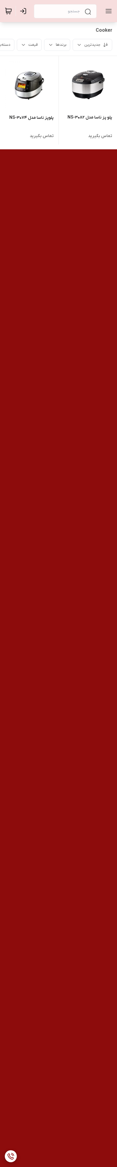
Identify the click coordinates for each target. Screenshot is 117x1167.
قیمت (33, 44)
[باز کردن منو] (107, 11)
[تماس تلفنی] (11, 1156)
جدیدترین (92, 44)
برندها (61, 44)
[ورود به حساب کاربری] (24, 11)
